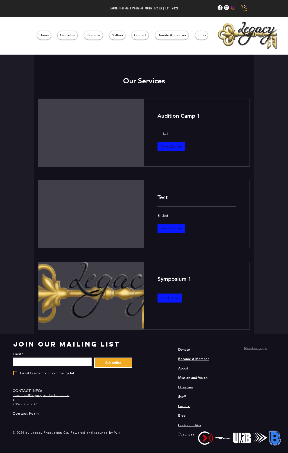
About (183, 368)
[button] (244, 8)
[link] (197, 115)
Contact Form (26, 413)
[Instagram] (233, 7)
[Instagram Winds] (226, 7)
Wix (117, 433)
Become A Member (193, 359)
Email (18, 354)
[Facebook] (220, 7)
